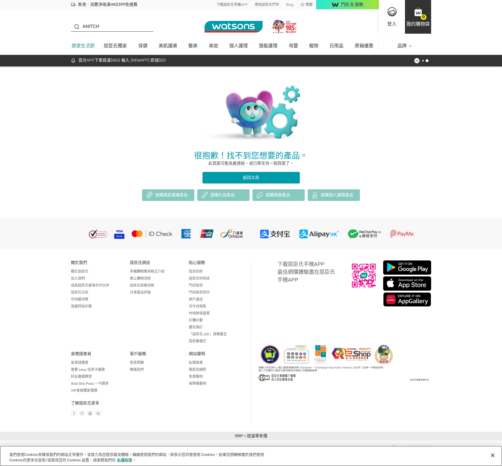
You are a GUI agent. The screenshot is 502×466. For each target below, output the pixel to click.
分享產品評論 (140, 292)
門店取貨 (196, 285)
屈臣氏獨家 (115, 45)
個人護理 (238, 45)
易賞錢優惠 (79, 363)
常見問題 (137, 363)
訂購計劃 (196, 320)
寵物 (313, 45)
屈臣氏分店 (79, 292)
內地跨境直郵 (199, 313)
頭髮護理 (268, 45)
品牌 (402, 45)
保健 (143, 45)
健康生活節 (83, 45)
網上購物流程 (140, 278)
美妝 (213, 45)
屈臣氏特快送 (199, 278)
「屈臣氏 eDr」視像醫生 (208, 334)
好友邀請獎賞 (81, 377)
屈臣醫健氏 (197, 341)
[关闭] (492, 455)
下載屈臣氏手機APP (232, 5)
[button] (418, 17)
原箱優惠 (364, 45)
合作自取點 (197, 306)
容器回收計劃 (81, 306)
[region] (251, 456)
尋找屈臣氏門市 (267, 5)
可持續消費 (79, 299)
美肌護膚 (168, 45)
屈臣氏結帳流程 (142, 285)
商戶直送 (196, 299)
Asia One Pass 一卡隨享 (90, 384)
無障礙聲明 (197, 384)
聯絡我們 (137, 370)
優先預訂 (196, 327)
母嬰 (293, 45)
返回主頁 (251, 177)
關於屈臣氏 (79, 271)
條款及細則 (197, 370)
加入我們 (78, 278)
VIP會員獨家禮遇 (84, 390)
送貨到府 (196, 271)
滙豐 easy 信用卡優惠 (88, 370)
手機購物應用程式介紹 (147, 271)
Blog (289, 5)
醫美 (193, 45)
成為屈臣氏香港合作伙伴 (90, 285)
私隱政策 (196, 363)
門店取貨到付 (199, 292)
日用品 (336, 45)
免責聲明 (196, 377)
